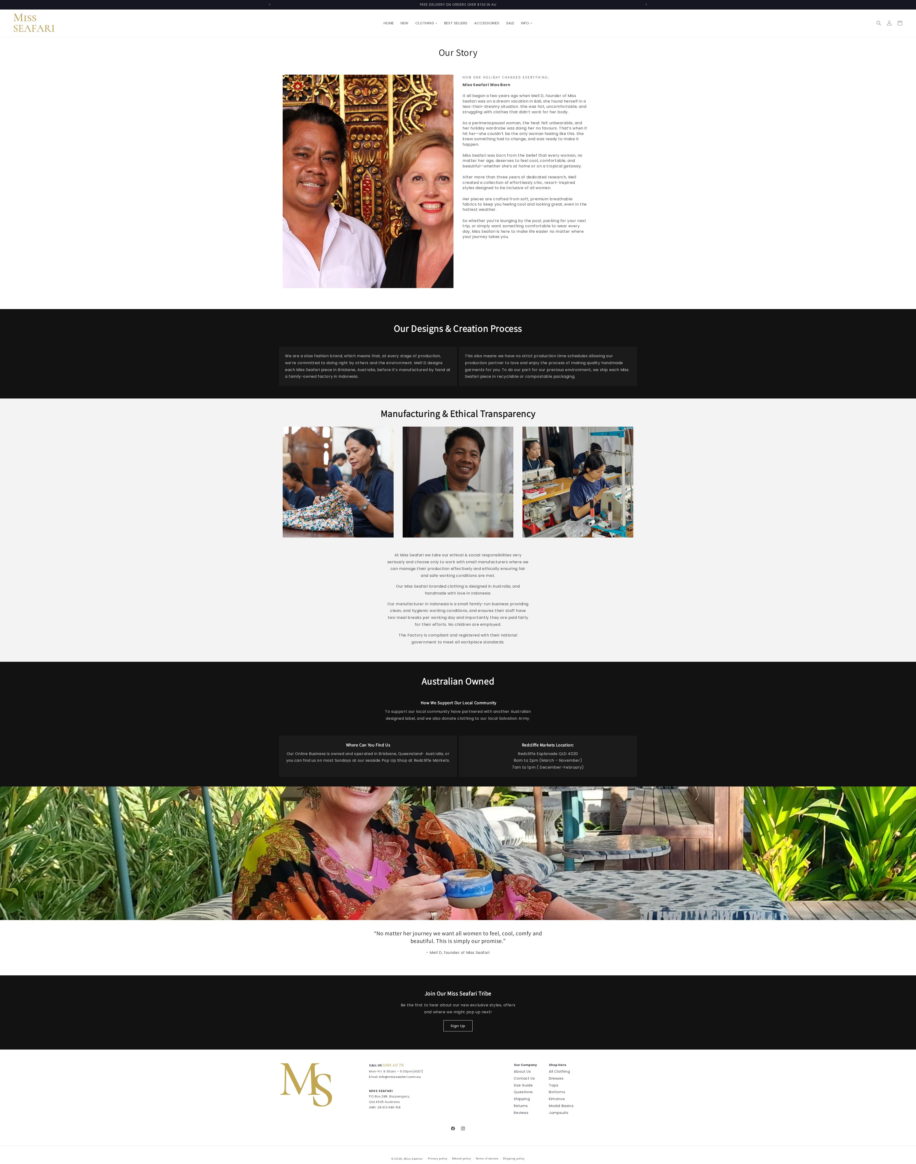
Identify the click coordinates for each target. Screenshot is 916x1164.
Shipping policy (514, 1159)
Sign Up (458, 1025)
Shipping (522, 1099)
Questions (523, 1092)
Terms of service (487, 1159)
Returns (521, 1105)
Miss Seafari (413, 1159)
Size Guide (523, 1085)
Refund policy (461, 1159)
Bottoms (557, 1092)
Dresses (556, 1078)
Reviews (521, 1112)
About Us (522, 1072)
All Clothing (559, 1072)
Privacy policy (438, 1159)
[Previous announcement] (270, 4)
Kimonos (557, 1099)
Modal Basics (561, 1105)
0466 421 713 (393, 1065)
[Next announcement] (646, 4)
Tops (553, 1085)
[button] (879, 23)
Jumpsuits (558, 1112)
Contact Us (524, 1078)
